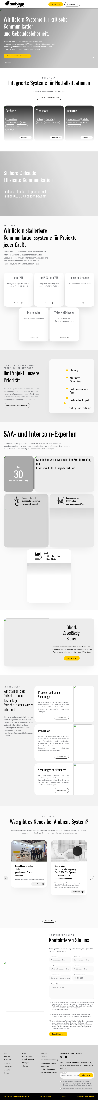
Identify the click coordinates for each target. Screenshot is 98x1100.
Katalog (6, 1073)
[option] (29, 864)
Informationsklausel (48, 1063)
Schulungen (56, 4)
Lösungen (25, 1062)
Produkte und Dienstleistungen (49, 97)
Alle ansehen (49, 920)
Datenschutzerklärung (49, 1060)
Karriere (7, 1063)
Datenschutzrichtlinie (70, 1083)
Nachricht (7, 1060)
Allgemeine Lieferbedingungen (48, 1067)
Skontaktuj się (71, 658)
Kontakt (7, 1070)
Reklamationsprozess (49, 1072)
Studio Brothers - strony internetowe (85, 1096)
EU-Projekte (8, 1066)
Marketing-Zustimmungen (83, 1088)
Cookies (64, 1096)
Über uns (7, 1056)
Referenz (24, 1066)
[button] (84, 4)
